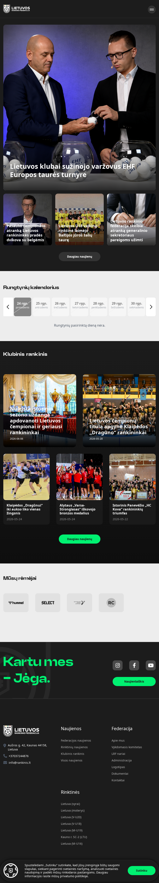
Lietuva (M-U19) (71, 830)
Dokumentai (120, 774)
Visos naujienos (71, 760)
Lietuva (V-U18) (71, 824)
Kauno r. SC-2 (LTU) (74, 837)
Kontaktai (118, 780)
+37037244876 (19, 756)
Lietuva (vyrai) (70, 804)
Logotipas (118, 767)
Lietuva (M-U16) (71, 844)
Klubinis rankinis (72, 754)
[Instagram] (118, 665)
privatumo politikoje (74, 876)
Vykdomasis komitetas (127, 747)
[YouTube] (151, 665)
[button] (22, 307)
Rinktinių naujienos (74, 747)
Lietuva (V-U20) (71, 817)
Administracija (122, 760)
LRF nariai (118, 754)
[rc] (111, 602)
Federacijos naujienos (76, 740)
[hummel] (16, 602)
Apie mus (118, 740)
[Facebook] (134, 665)
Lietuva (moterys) (72, 810)
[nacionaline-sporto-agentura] (79, 602)
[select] (47, 602)
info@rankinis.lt (20, 763)
